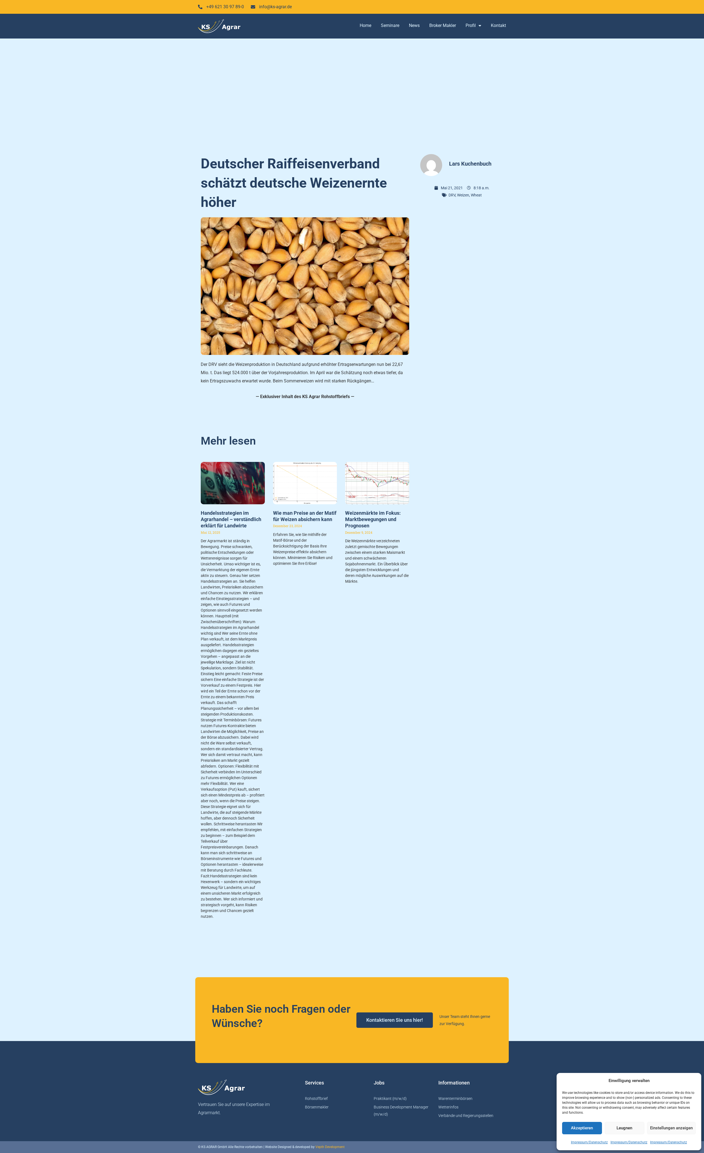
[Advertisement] (352, 93)
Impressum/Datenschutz (589, 1142)
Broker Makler (442, 25)
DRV (452, 195)
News (414, 25)
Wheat (476, 195)
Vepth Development (330, 1147)
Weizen (463, 195)
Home (365, 25)
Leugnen (624, 1127)
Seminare (390, 25)
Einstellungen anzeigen (671, 1127)
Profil (471, 25)
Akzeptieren (582, 1127)
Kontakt (498, 25)
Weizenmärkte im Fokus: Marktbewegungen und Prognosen (373, 519)
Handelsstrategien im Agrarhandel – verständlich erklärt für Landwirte (231, 519)
